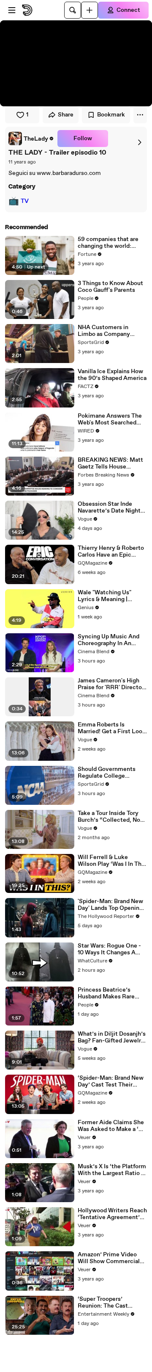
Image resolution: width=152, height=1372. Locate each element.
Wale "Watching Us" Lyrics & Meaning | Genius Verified (104, 596)
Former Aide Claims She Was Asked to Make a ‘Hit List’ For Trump (112, 1126)
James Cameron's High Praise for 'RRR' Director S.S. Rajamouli (111, 684)
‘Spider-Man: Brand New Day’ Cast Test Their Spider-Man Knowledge (111, 1081)
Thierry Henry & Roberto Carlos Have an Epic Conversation (111, 551)
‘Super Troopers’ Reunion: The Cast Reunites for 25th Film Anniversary (108, 1302)
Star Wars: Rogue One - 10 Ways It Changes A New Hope (109, 949)
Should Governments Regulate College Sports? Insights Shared (110, 772)
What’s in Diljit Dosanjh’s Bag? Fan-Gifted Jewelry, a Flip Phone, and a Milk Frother (112, 1037)
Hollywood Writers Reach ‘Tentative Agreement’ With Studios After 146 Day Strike (112, 1214)
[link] (31, 138)
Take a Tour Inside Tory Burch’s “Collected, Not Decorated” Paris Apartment (110, 816)
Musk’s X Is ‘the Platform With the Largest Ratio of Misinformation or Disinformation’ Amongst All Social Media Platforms (112, 1170)
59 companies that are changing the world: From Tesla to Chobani (108, 242)
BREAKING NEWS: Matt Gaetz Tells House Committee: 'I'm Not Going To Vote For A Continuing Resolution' (110, 463)
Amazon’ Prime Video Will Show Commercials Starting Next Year (110, 1258)
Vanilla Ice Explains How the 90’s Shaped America (112, 375)
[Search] (72, 10)
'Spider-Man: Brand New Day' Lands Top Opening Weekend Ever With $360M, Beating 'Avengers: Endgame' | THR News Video (110, 905)
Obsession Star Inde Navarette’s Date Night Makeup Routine (109, 507)
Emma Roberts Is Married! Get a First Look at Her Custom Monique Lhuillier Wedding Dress (112, 728)
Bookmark (111, 115)
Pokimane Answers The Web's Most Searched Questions (110, 419)
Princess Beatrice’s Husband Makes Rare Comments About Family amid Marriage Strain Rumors (112, 993)
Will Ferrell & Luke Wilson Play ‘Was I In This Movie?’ (112, 861)
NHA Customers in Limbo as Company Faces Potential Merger (110, 331)
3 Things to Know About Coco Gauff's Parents (110, 287)
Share (65, 115)
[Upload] (89, 10)
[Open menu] (12, 10)
